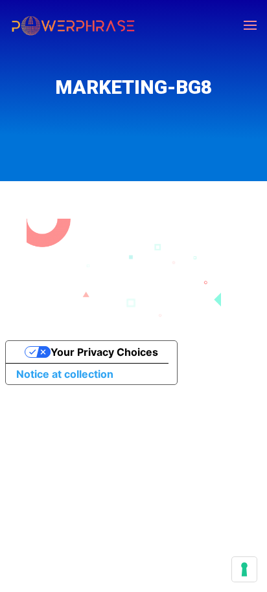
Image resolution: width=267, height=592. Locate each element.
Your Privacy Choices (104, 351)
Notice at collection (64, 373)
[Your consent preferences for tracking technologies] (244, 569)
